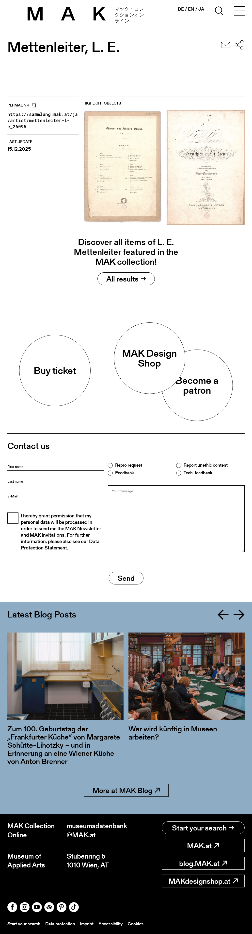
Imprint (87, 924)
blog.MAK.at (199, 863)
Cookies (135, 924)
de (181, 9)
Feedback (124, 473)
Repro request (128, 465)
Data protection (60, 924)
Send (126, 578)
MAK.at (199, 845)
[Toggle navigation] (239, 11)
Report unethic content (206, 465)
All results (122, 279)
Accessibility (110, 924)
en (191, 9)
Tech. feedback (198, 473)
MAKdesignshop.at (199, 881)
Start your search (199, 828)
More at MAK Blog (122, 790)
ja (201, 9)
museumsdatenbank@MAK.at (96, 830)
